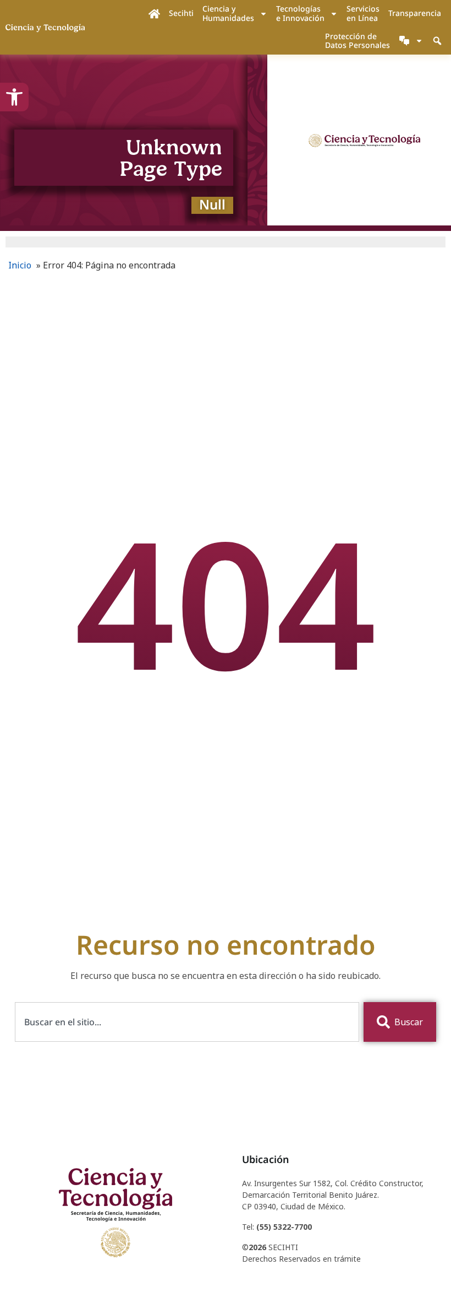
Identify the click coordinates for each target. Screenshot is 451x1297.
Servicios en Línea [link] (363, 13)
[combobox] (187, 1022)
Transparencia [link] (414, 13)
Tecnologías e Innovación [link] (300, 13)
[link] (14, 97)
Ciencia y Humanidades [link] (228, 13)
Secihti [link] (181, 13)
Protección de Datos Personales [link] (357, 41)
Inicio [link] (19, 265)
